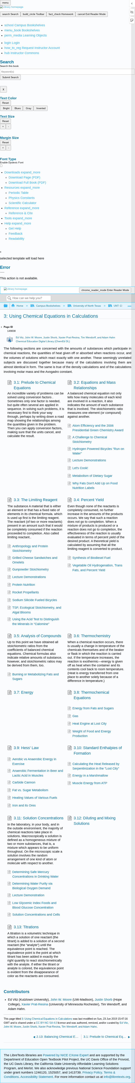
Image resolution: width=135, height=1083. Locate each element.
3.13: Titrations (26, 927)
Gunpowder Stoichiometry (30, 569)
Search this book (9, 66)
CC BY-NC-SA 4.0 (46, 1022)
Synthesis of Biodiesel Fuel (91, 558)
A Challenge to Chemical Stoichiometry (89, 439)
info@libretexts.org (116, 1077)
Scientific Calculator (22, 203)
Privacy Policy (92, 1072)
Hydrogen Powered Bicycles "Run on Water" (98, 451)
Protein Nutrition (23, 584)
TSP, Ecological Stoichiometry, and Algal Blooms (36, 610)
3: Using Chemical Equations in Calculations (47, 1018)
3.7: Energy (23, 692)
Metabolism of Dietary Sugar (92, 476)
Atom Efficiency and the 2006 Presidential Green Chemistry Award (97, 428)
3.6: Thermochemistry (92, 636)
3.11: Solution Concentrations (38, 818)
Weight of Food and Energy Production (91, 734)
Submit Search (10, 77)
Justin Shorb (103, 999)
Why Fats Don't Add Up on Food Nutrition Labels (95, 486)
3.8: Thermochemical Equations (91, 695)
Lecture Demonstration (28, 895)
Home (20, 305)
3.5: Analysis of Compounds (37, 636)
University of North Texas (87, 305)
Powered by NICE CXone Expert (66, 1055)
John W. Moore (61, 999)
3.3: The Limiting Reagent (35, 500)
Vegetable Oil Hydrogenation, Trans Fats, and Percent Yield (97, 568)
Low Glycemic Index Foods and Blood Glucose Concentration (34, 905)
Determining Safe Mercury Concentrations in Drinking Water (35, 874)
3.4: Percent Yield (89, 500)
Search (9, 298)
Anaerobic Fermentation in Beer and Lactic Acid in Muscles (37, 773)
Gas (75, 716)
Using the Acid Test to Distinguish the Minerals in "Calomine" (35, 621)
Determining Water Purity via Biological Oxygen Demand (32, 886)
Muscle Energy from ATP (89, 783)
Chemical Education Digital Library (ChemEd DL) (43, 341)
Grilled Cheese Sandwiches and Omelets (34, 560)
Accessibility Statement (36, 1077)
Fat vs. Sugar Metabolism (30, 790)
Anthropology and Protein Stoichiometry (30, 548)
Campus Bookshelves (48, 305)
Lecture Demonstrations (89, 460)
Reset (5, 102)
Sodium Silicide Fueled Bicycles (34, 600)
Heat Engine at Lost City (89, 723)
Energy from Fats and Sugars (93, 708)
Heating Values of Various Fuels (34, 797)
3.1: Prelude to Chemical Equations (35, 385)
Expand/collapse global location (129, 305)
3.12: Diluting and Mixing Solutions (94, 821)
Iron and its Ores (24, 805)
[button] (15, 233)
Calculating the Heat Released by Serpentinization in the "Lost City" (95, 766)
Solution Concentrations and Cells (36, 914)
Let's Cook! (80, 468)
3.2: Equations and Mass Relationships (95, 385)
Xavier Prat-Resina (34, 1004)
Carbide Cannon (23, 782)
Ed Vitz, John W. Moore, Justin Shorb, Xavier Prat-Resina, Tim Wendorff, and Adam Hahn (65, 337)
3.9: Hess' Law (26, 748)
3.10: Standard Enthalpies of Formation (98, 750)
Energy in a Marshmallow (90, 775)
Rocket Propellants (25, 592)
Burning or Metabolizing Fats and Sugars (35, 677)
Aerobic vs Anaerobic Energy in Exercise (34, 761)
